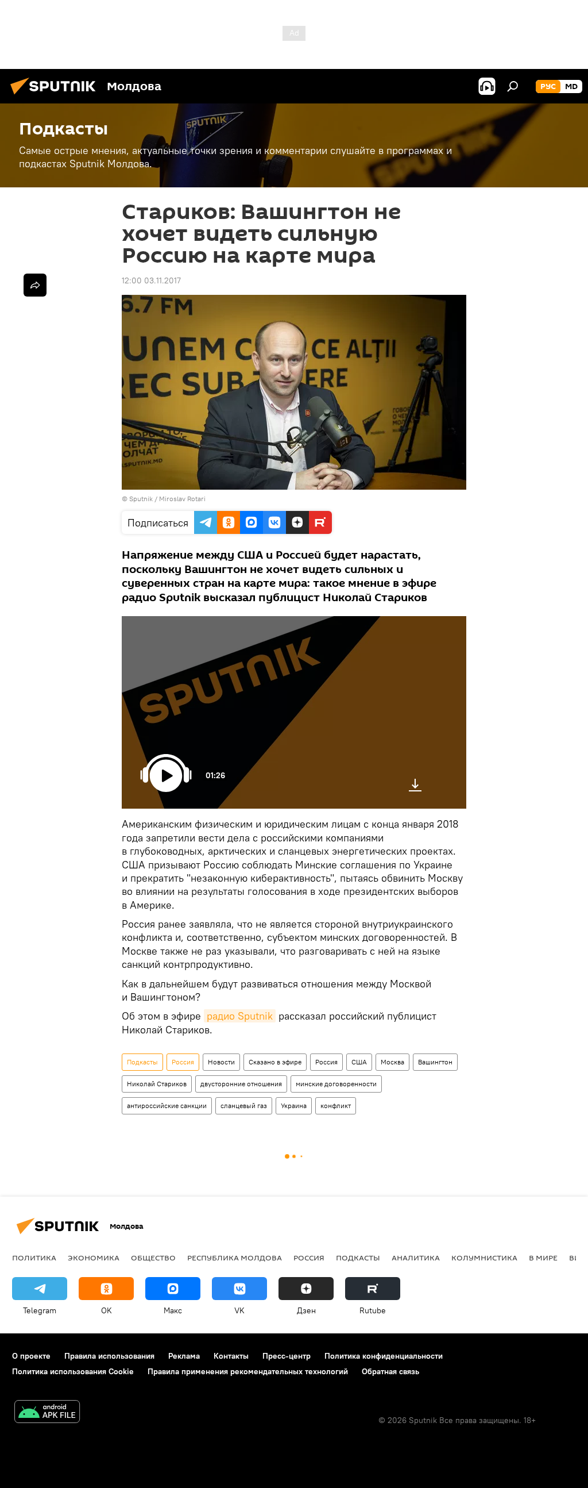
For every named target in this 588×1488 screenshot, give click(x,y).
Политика (34, 1257)
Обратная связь (390, 1371)
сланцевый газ (243, 1105)
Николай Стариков (157, 1083)
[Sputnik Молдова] (56, 96)
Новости (221, 1062)
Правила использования (109, 1356)
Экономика (93, 1257)
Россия (183, 1062)
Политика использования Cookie (73, 1371)
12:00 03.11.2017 (151, 280)
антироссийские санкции (167, 1105)
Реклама (184, 1356)
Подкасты (142, 1062)
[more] (35, 285)
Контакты (231, 1356)
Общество (153, 1257)
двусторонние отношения (241, 1083)
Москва (392, 1062)
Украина (294, 1105)
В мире (543, 1257)
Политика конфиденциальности (383, 1356)
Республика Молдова (234, 1257)
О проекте (31, 1356)
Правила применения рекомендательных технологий (248, 1371)
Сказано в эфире (275, 1062)
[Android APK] (47, 1413)
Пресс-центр (286, 1356)
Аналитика (416, 1257)
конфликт (335, 1105)
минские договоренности (336, 1083)
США (359, 1062)
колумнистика (484, 1257)
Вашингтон (435, 1062)
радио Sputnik (240, 1015)
